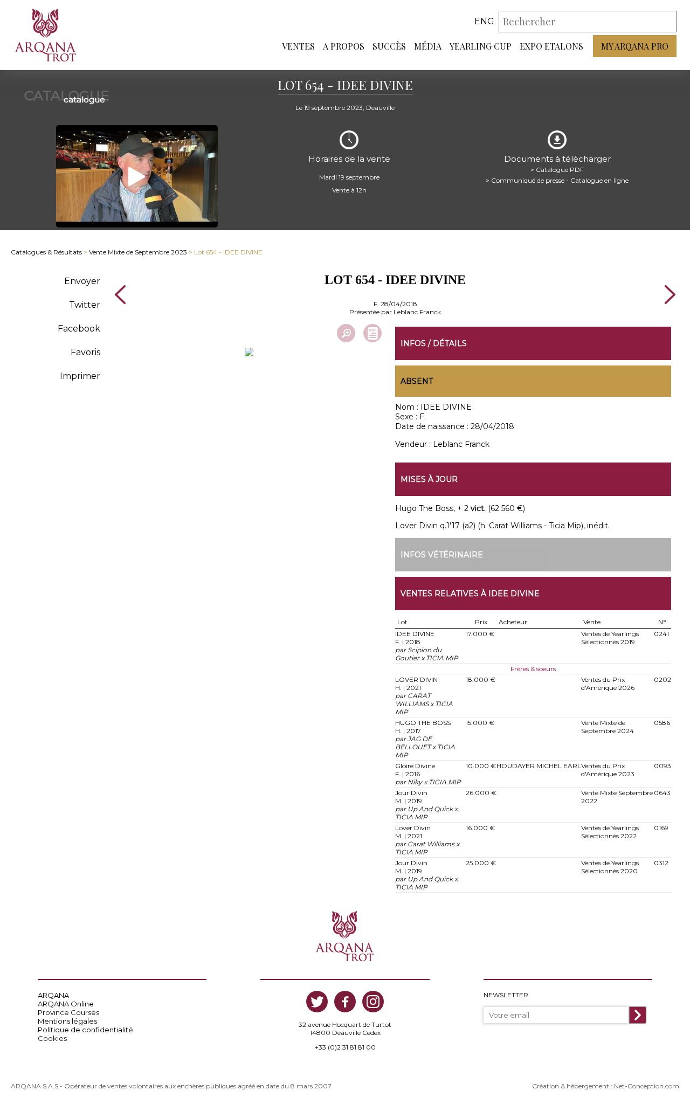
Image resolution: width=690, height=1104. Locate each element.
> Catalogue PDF (557, 169)
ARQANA (53, 995)
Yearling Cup (481, 46)
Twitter (84, 305)
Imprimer (80, 376)
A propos (343, 46)
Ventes (298, 46)
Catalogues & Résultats (46, 252)
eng (484, 21)
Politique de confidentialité (85, 1029)
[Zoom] (346, 333)
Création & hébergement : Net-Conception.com (605, 1086)
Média (427, 46)
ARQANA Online (66, 1003)
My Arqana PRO (634, 46)
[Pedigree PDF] (372, 333)
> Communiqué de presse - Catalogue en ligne (557, 180)
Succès (389, 46)
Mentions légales (67, 1021)
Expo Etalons (551, 46)
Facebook (79, 328)
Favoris (85, 352)
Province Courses (68, 1012)
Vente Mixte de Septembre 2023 (138, 252)
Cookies (52, 1038)
